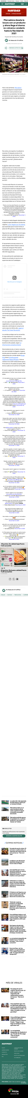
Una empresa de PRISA (14, 1090)
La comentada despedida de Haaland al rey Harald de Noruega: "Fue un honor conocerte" (18, 940)
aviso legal (16, 1053)
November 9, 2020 (20, 489)
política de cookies (18, 1051)
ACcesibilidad (17, 1057)
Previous (2, 559)
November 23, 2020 (14, 414)
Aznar (22, 1)
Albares (17, 1)
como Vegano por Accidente (16, 224)
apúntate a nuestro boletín (14, 836)
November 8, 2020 (20, 505)
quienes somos (5, 1050)
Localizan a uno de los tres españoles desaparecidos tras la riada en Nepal (17, 862)
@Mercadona (9, 427)
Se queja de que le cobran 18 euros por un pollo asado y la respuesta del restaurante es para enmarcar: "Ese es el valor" (18, 851)
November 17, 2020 (14, 445)
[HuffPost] (7, 1043)
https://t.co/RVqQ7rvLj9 (19, 404)
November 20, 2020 (14, 424)
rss (2, 1056)
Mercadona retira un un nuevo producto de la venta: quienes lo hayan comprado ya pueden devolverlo (17, 810)
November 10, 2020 (14, 465)
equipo (3, 1047)
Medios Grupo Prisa (14, 1094)
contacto (4, 1052)
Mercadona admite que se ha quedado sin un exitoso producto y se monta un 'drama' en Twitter (18, 820)
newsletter (5, 1054)
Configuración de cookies (18, 1048)
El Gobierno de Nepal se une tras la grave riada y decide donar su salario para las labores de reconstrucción (18, 894)
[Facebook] (10, 579)
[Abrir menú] (2, 4)
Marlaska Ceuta (11, 1)
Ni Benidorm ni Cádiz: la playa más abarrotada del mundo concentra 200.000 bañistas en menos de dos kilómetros (18, 883)
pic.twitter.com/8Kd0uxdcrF (15, 479)
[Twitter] (13, 579)
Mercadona (18, 87)
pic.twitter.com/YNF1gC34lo (14, 381)
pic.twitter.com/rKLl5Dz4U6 (14, 494)
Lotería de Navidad (16, 13)
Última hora (22, 4)
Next (25, 559)
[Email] (17, 579)
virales (3, 595)
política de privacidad (19, 1055)
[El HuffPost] (10, 4)
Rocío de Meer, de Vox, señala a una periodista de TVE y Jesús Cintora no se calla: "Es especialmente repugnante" (17, 951)
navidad (9, 595)
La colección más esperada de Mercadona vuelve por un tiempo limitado (18, 802)
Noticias (8, 13)
